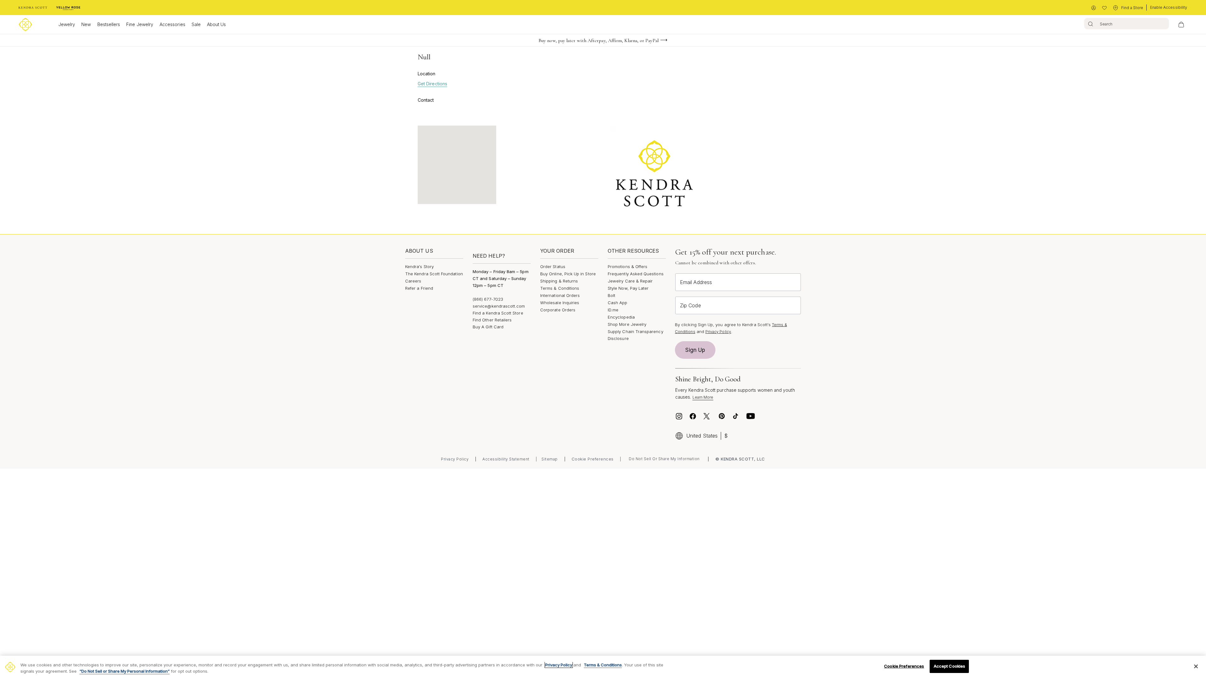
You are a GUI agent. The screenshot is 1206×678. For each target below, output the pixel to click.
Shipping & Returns (559, 280)
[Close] (1196, 666)
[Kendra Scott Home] (33, 8)
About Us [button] (216, 24)
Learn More (703, 397)
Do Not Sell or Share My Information (664, 458)
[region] (603, 667)
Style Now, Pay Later (628, 288)
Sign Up (695, 350)
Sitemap (549, 459)
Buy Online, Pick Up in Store (568, 273)
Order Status (552, 266)
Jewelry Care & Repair (630, 280)
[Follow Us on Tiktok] (735, 416)
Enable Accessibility (1168, 7)
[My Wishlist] (1104, 8)
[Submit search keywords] (1090, 23)
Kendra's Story (419, 266)
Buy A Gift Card (488, 326)
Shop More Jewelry (627, 324)
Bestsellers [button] (108, 24)
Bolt (611, 295)
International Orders (560, 295)
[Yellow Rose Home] (68, 8)
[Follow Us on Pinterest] (722, 416)
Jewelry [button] (66, 24)
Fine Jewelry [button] (139, 24)
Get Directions (432, 83)
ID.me (613, 309)
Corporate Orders (557, 309)
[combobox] (1126, 23)
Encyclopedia (621, 317)
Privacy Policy (718, 331)
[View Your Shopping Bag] (1181, 24)
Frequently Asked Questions (636, 273)
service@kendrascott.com (499, 306)
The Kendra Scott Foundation (434, 273)
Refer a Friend (419, 288)
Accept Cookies (949, 666)
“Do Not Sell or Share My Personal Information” (124, 671)
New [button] (86, 24)
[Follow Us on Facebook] (693, 416)
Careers (413, 280)
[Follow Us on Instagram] (679, 416)
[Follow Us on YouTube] (750, 416)
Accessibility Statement (506, 459)
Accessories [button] (172, 24)
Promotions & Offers (627, 266)
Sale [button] (196, 24)
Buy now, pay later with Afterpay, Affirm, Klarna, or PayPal (599, 40)
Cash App (617, 302)
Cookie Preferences (593, 458)
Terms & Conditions (559, 288)
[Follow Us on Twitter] (707, 416)
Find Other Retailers (492, 319)
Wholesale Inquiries (559, 302)
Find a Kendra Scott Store (498, 312)
